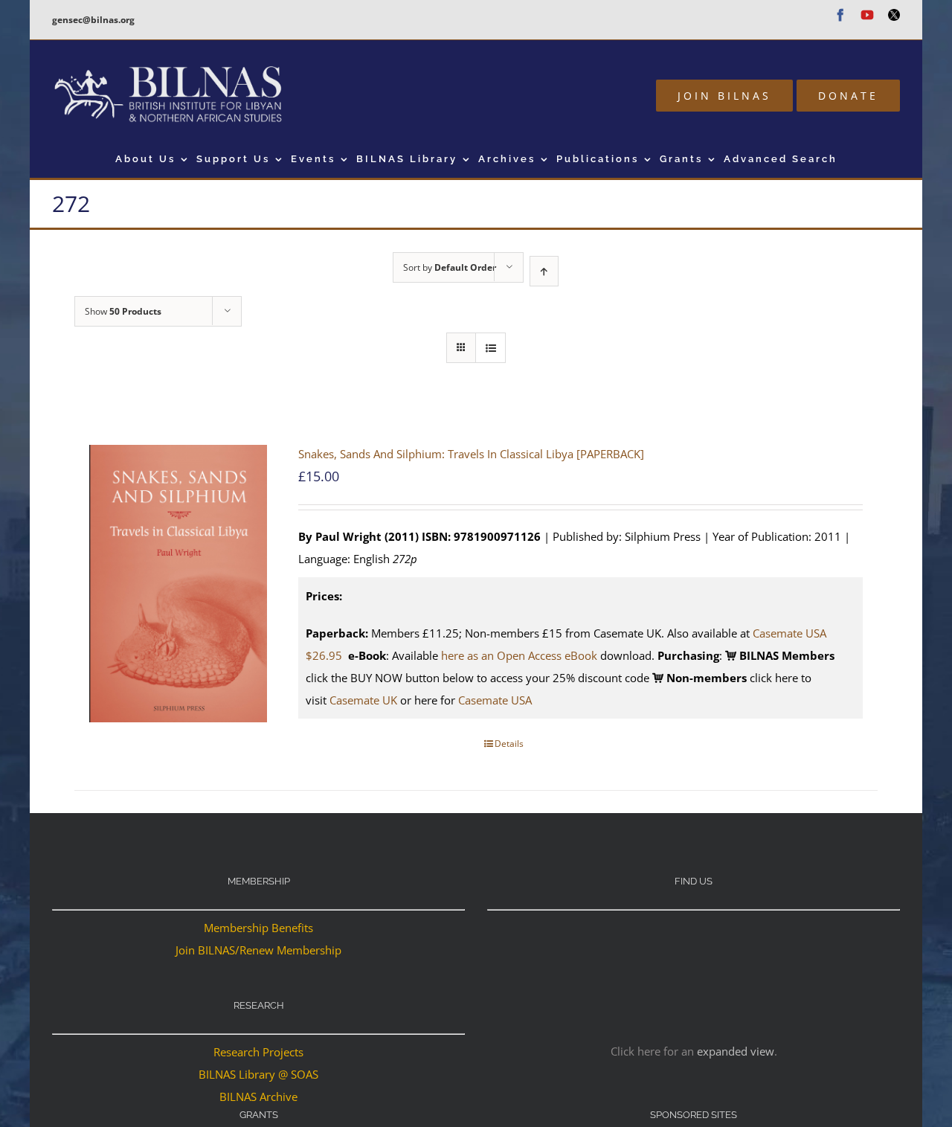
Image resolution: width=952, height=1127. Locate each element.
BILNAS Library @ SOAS (258, 1074)
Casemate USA (495, 700)
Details (509, 743)
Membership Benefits (258, 927)
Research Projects (258, 1051)
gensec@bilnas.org (93, 19)
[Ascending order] (544, 271)
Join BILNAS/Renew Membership (258, 950)
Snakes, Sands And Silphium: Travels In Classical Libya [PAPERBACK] (471, 453)
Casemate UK (363, 700)
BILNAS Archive (258, 1096)
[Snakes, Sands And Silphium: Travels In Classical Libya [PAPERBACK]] (178, 584)
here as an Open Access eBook (519, 655)
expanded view (735, 1051)
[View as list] (490, 347)
